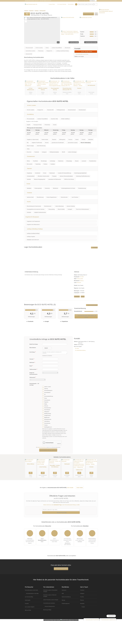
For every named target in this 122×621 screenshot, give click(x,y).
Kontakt (82, 296)
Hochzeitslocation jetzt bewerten (86, 316)
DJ (44, 394)
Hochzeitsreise (47, 423)
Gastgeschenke (47, 415)
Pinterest (82, 600)
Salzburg (81, 280)
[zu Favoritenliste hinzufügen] (26, 18)
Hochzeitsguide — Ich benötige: (34, 384)
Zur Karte (77, 348)
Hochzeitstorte (47, 400)
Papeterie (46, 402)
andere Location (47, 386)
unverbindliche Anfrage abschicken (48, 450)
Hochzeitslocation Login (82, 0)
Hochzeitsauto (47, 409)
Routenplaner (94, 247)
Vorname (32, 359)
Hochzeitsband (47, 392)
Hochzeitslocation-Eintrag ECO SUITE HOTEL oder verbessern (67, 541)
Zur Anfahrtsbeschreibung (80, 350)
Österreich (79, 282)
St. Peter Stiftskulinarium (30, 89)
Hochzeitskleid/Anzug (48, 396)
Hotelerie (29, 192)
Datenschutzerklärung (42, 447)
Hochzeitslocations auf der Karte (31, 590)
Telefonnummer (33, 369)
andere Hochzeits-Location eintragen (50, 599)
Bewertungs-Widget (47, 609)
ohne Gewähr (70, 487)
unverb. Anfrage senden (88, 13)
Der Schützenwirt (91, 85)
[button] (42, 30)
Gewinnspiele (27, 600)
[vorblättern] (57, 30)
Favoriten (27, 603)
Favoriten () (92, 619)
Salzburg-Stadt (80, 278)
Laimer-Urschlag (42, 466)
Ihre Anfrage (32, 352)
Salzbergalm (67, 463)
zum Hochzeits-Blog (29, 596)
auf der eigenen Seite (79, 540)
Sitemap (63, 600)
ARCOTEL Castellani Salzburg (42, 89)
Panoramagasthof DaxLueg (55, 89)
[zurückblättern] (27, 30)
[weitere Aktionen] (96, 13)
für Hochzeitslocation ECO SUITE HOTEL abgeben (30, 541)
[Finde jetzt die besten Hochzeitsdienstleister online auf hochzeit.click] (108, 12)
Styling (45, 403)
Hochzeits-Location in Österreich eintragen (49, 595)
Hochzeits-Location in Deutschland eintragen (50, 591)
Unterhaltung (47, 421)
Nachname (32, 362)
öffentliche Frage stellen (61, 512)
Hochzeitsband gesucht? (45, 0)
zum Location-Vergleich (29, 606)
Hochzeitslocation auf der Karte (81, 54)
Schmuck (46, 405)
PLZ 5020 (82, 276)
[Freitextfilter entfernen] (93, 4)
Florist (45, 398)
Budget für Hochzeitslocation (33, 373)
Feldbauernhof (79, 469)
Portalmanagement (65, 603)
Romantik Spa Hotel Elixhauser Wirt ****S (67, 89)
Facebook (82, 590)
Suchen (96, 4)
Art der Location (31, 105)
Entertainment (31, 156)
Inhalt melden (80, 487)
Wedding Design (47, 413)
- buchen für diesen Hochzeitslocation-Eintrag (92, 541)
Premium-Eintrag (95, 80)
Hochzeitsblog (71, 4)
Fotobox (46, 425)
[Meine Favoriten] (76, 4)
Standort (29, 168)
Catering (46, 388)
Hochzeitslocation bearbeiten (49, 603)
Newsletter (82, 603)
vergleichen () (108, 619)
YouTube (82, 596)
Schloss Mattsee (30, 463)
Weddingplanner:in (48, 427)
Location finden (52, 4)
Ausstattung (30, 114)
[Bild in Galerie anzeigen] (70, 23)
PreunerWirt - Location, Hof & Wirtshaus (55, 466)
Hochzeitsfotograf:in (48, 390)
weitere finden (42, 540)
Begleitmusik (46, 417)
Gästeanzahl (32, 377)
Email (31, 365)
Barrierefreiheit (111, 615)
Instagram (82, 593)
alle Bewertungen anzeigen (91, 42)
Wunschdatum (33, 347)
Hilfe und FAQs (28, 610)
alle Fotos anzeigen (74, 42)
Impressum (64, 590)
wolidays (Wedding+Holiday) (35, 229)
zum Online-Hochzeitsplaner (61, 568)
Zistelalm (79, 88)
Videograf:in (46, 411)
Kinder (28, 183)
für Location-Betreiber (62, 4)
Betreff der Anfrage (34, 344)
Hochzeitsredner (47, 407)
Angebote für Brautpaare (32, 217)
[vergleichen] (26, 21)
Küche (29, 201)
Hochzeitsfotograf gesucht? (32, 0)
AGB (63, 593)
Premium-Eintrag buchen (49, 606)
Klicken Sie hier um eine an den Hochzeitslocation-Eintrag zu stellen (61, 504)
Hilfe (88, 0)
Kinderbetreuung (47, 419)
